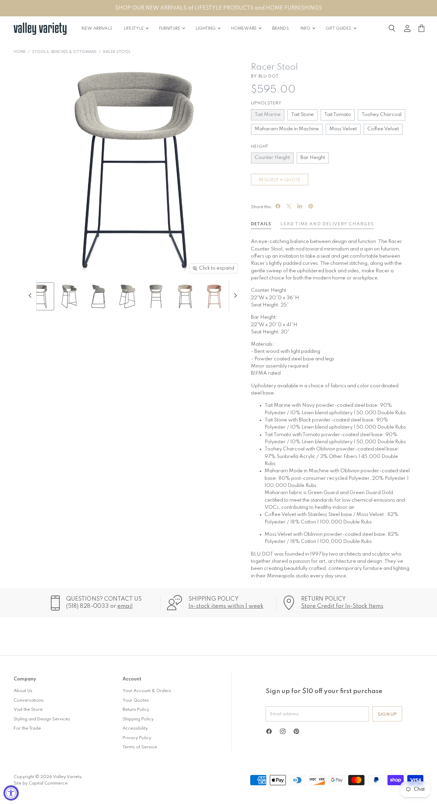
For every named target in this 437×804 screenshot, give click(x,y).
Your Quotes (136, 700)
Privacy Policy (137, 738)
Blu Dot (268, 76)
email (125, 606)
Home (20, 52)
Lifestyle (134, 29)
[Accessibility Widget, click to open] (11, 793)
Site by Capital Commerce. (41, 783)
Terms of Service (140, 747)
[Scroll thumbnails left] (31, 295)
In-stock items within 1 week (226, 606)
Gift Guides (339, 29)
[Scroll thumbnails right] (234, 295)
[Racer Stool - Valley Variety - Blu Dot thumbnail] (40, 296)
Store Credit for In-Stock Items (342, 606)
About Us (23, 691)
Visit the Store (28, 709)
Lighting (206, 29)
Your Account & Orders (147, 691)
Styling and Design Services (42, 719)
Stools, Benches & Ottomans (64, 52)
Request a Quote (279, 180)
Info (306, 29)
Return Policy (136, 709)
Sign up (387, 714)
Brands (280, 29)
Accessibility (135, 728)
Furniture (170, 29)
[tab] (261, 225)
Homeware (244, 29)
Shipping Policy (138, 719)
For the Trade (27, 728)
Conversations (29, 700)
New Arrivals (97, 29)
